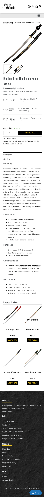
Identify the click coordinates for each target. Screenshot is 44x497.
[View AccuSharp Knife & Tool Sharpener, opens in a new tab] (28, 111)
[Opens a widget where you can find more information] (35, 493)
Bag (37, 6)
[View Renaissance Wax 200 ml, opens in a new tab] (21, 120)
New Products (7, 456)
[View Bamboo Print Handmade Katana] (7, 69)
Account (33, 6)
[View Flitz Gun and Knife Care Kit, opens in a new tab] (23, 101)
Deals (4, 452)
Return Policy (7, 466)
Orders (5, 477)
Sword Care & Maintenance (12, 432)
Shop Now (6, 449)
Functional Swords (32, 141)
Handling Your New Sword (12, 435)
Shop (11, 22)
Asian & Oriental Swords (18, 141)
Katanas (19, 144)
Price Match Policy (9, 463)
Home (5, 22)
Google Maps (7, 411)
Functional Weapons (9, 144)
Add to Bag (30, 133)
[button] (40, 7)
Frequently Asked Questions (12, 439)
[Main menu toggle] (39, 15)
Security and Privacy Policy (12, 428)
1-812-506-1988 (8, 421)
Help (29, 6)
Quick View (12, 325)
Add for (13, 100)
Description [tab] (7, 155)
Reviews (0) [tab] (7, 163)
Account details (8, 480)
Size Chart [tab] (7, 159)
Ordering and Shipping (11, 459)
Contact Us (6, 425)
